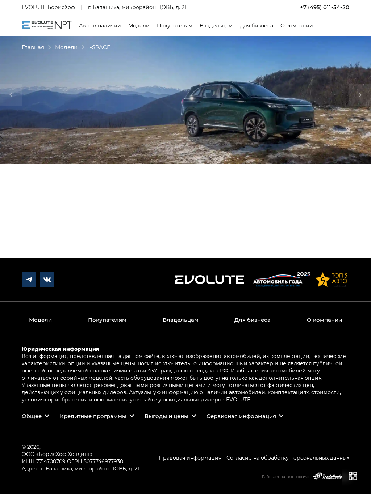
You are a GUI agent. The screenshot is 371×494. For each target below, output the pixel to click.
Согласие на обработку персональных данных (287, 457)
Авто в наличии (100, 25)
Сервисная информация (241, 416)
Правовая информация (190, 457)
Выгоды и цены (166, 416)
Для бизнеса (256, 25)
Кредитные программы (93, 416)
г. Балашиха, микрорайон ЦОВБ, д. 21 (137, 7)
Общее (32, 416)
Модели (139, 25)
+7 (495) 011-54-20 (324, 7)
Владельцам (216, 25)
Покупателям (174, 25)
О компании (296, 25)
